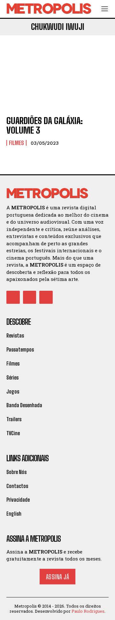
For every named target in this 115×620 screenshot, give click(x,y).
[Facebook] (13, 297)
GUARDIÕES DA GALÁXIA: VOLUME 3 (44, 125)
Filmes (16, 143)
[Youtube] (46, 297)
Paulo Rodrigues (88, 611)
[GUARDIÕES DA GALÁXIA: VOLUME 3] (57, 78)
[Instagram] (29, 297)
